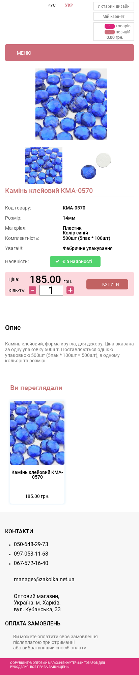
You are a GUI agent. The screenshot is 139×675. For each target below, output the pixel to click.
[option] (44, 167)
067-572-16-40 (31, 563)
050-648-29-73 (31, 544)
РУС (52, 5)
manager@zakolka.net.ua (44, 579)
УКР (69, 5)
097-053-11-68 (31, 554)
